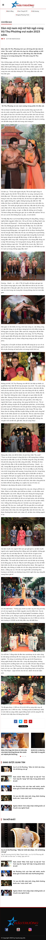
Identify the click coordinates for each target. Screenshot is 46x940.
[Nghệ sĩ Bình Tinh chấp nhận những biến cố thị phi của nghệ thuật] (6, 807)
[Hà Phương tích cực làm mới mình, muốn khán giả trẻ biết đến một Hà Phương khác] (6, 788)
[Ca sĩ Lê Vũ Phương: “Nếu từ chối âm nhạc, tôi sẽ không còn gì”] (6, 769)
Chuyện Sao (6, 22)
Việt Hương (35, 11)
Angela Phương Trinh (23, 15)
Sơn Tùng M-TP (22, 11)
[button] (20, 756)
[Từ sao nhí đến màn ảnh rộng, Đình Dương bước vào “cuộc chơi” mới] (6, 798)
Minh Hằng (10, 11)
